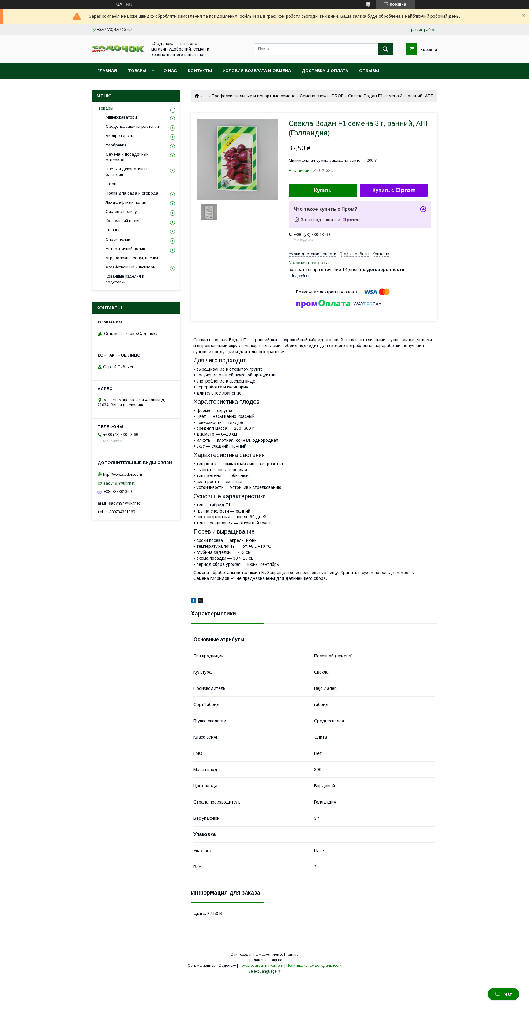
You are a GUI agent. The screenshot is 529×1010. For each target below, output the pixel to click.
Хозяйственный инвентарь (130, 267)
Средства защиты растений (132, 126)
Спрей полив (118, 239)
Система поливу (121, 211)
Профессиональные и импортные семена (253, 95)
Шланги (113, 230)
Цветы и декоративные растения (127, 172)
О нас (170, 70)
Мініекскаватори (121, 117)
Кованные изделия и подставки (125, 279)
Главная (107, 70)
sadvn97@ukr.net (118, 483)
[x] (200, 601)
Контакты (200, 70)
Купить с (383, 190)
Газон (111, 184)
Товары (137, 70)
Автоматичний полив (125, 248)
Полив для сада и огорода (132, 193)
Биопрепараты (120, 135)
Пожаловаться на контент (261, 965)
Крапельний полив (123, 220)
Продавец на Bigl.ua (264, 960)
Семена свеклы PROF (321, 95)
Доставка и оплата (325, 70)
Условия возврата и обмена (257, 70)
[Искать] (385, 49)
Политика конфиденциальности (314, 965)
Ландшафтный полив (126, 202)
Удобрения (116, 145)
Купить (323, 190)
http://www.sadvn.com (122, 474)
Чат (508, 994)
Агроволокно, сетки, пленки (132, 257)
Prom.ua (291, 954)
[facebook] (193, 601)
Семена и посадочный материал (127, 157)
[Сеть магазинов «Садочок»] (118, 51)
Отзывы (369, 70)
